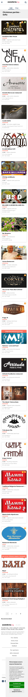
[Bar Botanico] (14, 229)
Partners (14, 655)
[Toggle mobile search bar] (25, 2)
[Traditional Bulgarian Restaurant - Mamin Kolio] (14, 482)
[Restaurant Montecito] (14, 539)
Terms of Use (14, 640)
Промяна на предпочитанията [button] (17, 690)
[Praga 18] (14, 314)
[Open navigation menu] (1, 2)
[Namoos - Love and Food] (14, 342)
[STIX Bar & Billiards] (14, 173)
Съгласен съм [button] (17, 683)
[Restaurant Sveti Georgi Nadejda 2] (14, 595)
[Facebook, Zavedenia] (3, 681)
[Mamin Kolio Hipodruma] (14, 511)
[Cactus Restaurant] (14, 258)
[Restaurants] (13, 2)
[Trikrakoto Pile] (14, 426)
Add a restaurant (14, 653)
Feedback (14, 646)
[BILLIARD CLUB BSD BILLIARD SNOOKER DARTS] (14, 201)
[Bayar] (14, 567)
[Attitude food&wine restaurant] (14, 370)
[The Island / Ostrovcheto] (14, 398)
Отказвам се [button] (16, 686)
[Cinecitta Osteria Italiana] (14, 61)
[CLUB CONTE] (14, 117)
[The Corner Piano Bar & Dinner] (14, 286)
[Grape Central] (14, 454)
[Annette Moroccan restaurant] (14, 89)
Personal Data (14, 643)
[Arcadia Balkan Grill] (14, 145)
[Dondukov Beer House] (14, 33)
